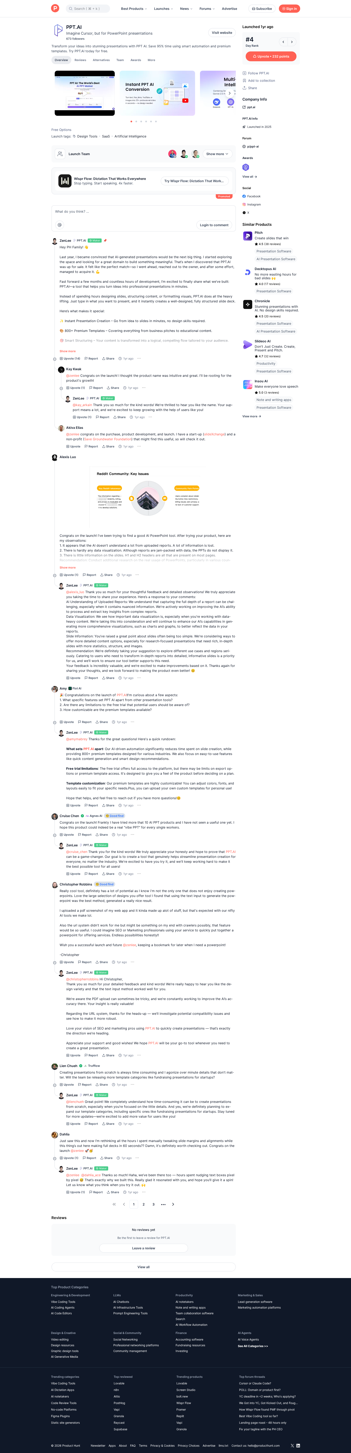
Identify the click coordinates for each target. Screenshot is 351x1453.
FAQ (133, 1445)
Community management (130, 1351)
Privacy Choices (188, 1445)
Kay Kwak (73, 369)
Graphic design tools (64, 1351)
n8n (116, 1390)
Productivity (266, 363)
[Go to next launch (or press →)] (292, 42)
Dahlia (64, 1134)
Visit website (222, 33)
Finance (181, 1333)
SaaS (106, 136)
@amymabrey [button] (76, 739)
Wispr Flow (183, 1403)
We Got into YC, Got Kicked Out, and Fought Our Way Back (268, 1403)
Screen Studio (185, 1390)
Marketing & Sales (250, 1295)
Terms (143, 1445)
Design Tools (87, 136)
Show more (215, 154)
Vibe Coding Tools (63, 1301)
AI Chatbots (121, 1301)
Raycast (119, 1422)
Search (180, 1319)
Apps (112, 1445)
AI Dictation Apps (62, 1390)
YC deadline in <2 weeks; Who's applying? (267, 1396)
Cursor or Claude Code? (255, 1383)
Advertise (229, 9)
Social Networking (125, 1339)
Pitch (259, 232)
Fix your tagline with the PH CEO (261, 1429)
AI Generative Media (64, 1356)
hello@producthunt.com (264, 1445)
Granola (119, 1416)
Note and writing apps (274, 400)
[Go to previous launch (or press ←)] (283, 42)
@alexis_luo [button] (75, 592)
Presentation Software (274, 251)
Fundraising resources (190, 1345)
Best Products (132, 9)
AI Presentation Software (276, 259)
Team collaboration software (195, 1313)
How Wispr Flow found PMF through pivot (267, 1409)
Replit (180, 1416)
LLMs (117, 1295)
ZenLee (65, 240)
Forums (205, 9)
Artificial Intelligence (130, 136)
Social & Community (127, 1333)
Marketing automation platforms (259, 1307)
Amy (63, 688)
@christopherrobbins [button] (82, 979)
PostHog (119, 1403)
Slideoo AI (262, 341)
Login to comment (214, 225)
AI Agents (244, 1333)
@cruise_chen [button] (76, 852)
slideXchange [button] (214, 434)
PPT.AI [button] (122, 695)
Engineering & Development (70, 1295)
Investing (182, 1351)
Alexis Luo (68, 457)
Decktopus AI (265, 269)
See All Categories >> (253, 1346)
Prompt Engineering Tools (130, 1313)
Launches (161, 9)
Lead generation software (255, 1301)
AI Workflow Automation (191, 1324)
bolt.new (182, 1396)
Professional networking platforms (136, 1345)
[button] (151, 60)
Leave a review (143, 1248)
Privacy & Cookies (162, 1445)
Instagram (254, 204)
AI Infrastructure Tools (128, 1307)
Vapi (116, 1409)
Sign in (291, 9)
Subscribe (264, 9)
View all (143, 1267)
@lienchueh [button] (75, 1102)
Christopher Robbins (76, 884)
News (184, 9)
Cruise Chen (69, 816)
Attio (117, 1396)
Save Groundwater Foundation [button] (107, 439)
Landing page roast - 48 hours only (262, 1422)
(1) (77, 387)
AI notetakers (184, 1301)
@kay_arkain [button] (82, 405)
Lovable (119, 1383)
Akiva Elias (74, 428)
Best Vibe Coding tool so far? (258, 1416)
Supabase (120, 1429)
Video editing (60, 1339)
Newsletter (98, 1445)
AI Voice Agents (248, 1339)
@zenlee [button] (72, 375)
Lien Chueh (68, 1066)
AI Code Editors (61, 1313)
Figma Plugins (60, 1416)
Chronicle (262, 301)
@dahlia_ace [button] (91, 1175)
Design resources (62, 1345)
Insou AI (261, 381)
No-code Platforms (63, 1409)
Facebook (254, 196)
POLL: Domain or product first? (260, 1390)
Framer (181, 1409)
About (123, 1445)
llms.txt (223, 1445)
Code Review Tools (63, 1403)
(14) (72, 358)
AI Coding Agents (62, 1307)
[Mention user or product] (59, 224)
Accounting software (189, 1339)
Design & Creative (63, 1333)
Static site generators (65, 1422)
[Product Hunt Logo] (55, 8)
